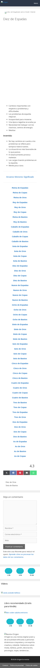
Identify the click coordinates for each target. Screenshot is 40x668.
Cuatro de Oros (20, 388)
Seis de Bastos (20, 358)
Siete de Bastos (20, 339)
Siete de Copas (20, 334)
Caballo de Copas (20, 236)
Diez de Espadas (20, 266)
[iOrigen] (4, 3)
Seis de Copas (20, 354)
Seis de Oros (20, 349)
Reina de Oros (20, 197)
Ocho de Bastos (20, 319)
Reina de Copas (20, 193)
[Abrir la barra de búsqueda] (26, 3)
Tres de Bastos (20, 403)
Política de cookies (32, 665)
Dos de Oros (20, 427)
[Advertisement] (20, 41)
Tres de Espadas (20, 412)
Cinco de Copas (20, 373)
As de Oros (20, 446)
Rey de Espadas (20, 202)
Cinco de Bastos (20, 378)
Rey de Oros (20, 207)
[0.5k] (20, 571)
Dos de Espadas (20, 422)
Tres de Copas (20, 407)
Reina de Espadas (20, 188)
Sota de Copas (20, 256)
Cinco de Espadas (20, 363)
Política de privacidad (17, 665)
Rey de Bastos (20, 222)
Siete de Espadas (20, 324)
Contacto (5, 665)
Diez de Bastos (20, 280)
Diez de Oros (20, 271)
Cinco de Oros (20, 368)
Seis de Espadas (20, 344)
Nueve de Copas (20, 295)
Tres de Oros (20, 417)
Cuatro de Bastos (20, 398)
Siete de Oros (20, 329)
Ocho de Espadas (20, 305)
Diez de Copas (20, 276)
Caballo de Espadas (20, 227)
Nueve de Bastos (20, 300)
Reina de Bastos (20, 217)
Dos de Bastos (20, 437)
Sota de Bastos (20, 261)
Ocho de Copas (20, 315)
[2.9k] (8, 571)
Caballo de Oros (20, 232)
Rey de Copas (20, 212)
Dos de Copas (20, 432)
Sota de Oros (20, 251)
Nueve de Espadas (20, 285)
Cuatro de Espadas (20, 383)
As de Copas (20, 456)
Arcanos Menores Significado (20, 177)
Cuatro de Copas (20, 393)
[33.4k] (31, 571)
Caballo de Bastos (20, 241)
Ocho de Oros (20, 310)
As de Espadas (20, 442)
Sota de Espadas (20, 246)
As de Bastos (20, 451)
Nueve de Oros (20, 290)
